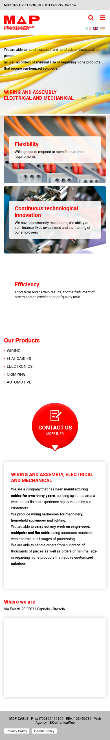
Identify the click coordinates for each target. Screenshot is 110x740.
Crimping (16, 374)
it (88, 28)
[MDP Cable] (22, 22)
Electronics (19, 366)
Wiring (14, 350)
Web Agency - (68, 720)
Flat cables (19, 358)
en (95, 28)
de (102, 28)
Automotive (19, 382)
